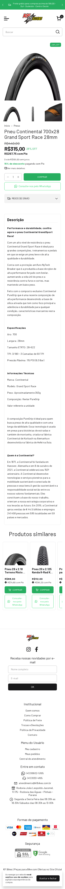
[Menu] (7, 18)
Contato (32, 734)
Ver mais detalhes (16, 168)
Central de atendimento (33, 758)
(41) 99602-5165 (35, 773)
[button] (32, 186)
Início (7, 125)
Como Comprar (32, 715)
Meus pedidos (32, 753)
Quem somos (32, 710)
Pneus (17, 125)
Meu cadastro (32, 749)
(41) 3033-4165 (35, 778)
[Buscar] (57, 31)
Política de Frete (32, 720)
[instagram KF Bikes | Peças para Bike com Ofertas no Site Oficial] (28, 649)
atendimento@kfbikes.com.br (35, 783)
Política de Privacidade (32, 729)
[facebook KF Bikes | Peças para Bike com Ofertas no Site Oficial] (36, 649)
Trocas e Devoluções (32, 725)
